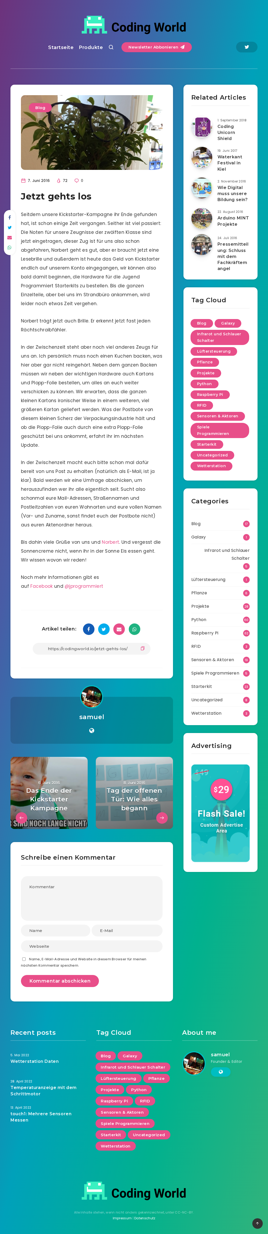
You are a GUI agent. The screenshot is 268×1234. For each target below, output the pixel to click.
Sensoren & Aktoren (217, 416)
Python (204, 383)
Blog (40, 107)
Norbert (110, 542)
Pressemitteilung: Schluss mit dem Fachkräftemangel (233, 256)
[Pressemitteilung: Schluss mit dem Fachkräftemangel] (201, 244)
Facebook (41, 586)
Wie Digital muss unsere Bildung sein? (232, 193)
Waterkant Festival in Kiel (229, 162)
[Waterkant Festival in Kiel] (201, 157)
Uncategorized (212, 455)
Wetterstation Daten (34, 1061)
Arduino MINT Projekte (233, 221)
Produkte (91, 47)
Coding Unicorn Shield (226, 132)
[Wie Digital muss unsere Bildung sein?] (201, 187)
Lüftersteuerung (214, 351)
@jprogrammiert (84, 586)
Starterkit (207, 444)
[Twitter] (246, 47)
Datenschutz (144, 1218)
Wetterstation (211, 466)
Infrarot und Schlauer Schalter (219, 337)
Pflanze (205, 362)
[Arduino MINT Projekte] (201, 218)
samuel (91, 717)
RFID (201, 405)
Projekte (206, 373)
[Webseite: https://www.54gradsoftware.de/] (91, 730)
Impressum (122, 1218)
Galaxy (228, 323)
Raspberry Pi (210, 394)
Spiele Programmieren (213, 430)
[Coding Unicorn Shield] (201, 126)
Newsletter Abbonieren (154, 47)
